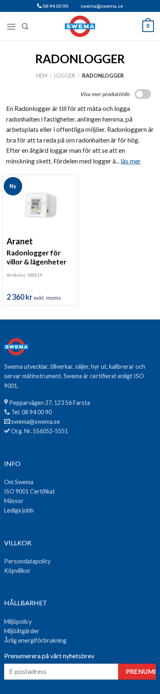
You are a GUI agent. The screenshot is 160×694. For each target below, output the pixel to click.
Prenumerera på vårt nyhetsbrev (49, 656)
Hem (41, 75)
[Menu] (11, 26)
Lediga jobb (19, 510)
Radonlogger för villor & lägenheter (36, 257)
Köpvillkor (17, 570)
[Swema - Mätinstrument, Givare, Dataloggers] (80, 26)
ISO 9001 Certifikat (29, 491)
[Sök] (25, 26)
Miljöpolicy (18, 621)
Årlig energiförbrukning (35, 640)
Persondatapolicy (27, 561)
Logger (64, 75)
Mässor (14, 500)
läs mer (131, 161)
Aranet (20, 241)
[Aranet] (40, 204)
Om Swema (18, 481)
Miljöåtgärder (21, 630)
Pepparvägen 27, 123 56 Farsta (49, 402)
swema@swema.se (101, 6)
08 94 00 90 (55, 6)
